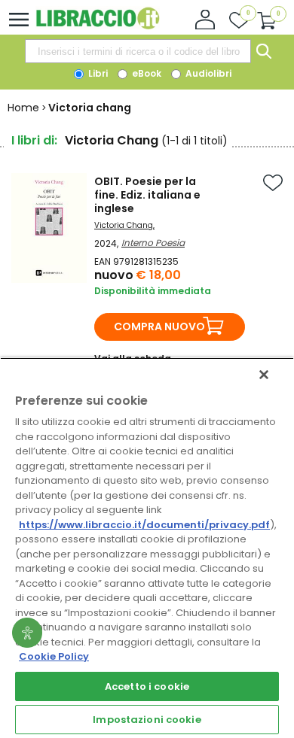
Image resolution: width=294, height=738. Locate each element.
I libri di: (34, 140)
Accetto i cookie (147, 686)
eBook (145, 73)
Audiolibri (207, 73)
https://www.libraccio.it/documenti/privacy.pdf (144, 525)
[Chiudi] (263, 374)
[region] (147, 547)
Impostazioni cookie (147, 719)
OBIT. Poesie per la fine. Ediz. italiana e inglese (147, 195)
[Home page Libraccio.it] (97, 26)
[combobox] (138, 51)
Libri (97, 73)
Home (23, 107)
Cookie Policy (54, 656)
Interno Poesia (153, 242)
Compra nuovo (159, 326)
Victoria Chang (123, 225)
